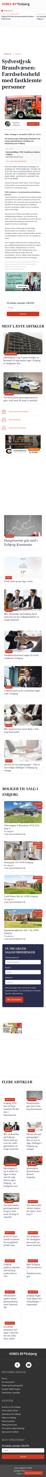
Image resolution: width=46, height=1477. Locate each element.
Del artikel (31, 124)
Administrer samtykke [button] (11, 1392)
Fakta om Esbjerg (9, 1417)
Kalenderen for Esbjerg (11, 1414)
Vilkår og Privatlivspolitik (12, 1385)
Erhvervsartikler (8, 1421)
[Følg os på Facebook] (17, 1365)
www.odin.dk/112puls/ (18, 161)
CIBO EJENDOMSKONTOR (14, 834)
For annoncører (8, 1382)
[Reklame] (23, 281)
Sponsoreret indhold (10, 1432)
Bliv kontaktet (14, 999)
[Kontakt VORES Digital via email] (28, 1365)
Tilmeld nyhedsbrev (33, 1473)
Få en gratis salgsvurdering (13, 1428)
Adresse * (9, 977)
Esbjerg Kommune (9, 1425)
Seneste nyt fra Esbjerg (11, 1407)
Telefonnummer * (12, 957)
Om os (4, 1378)
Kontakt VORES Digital (11, 1389)
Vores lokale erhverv (10, 1410)
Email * (8, 967)
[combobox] (6, 982)
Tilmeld (23, 314)
